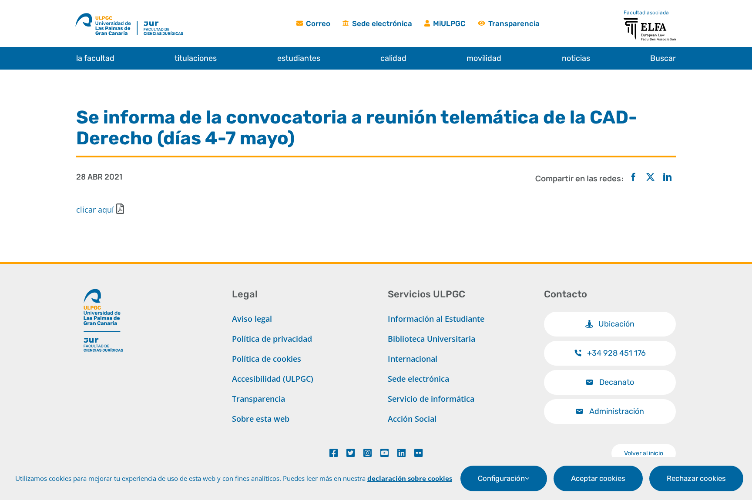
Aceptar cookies (598, 478)
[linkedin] (401, 453)
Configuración (501, 478)
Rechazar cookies (696, 478)
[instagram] (367, 453)
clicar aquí (95, 209)
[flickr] (418, 453)
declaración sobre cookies (409, 478)
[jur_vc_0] (103, 285)
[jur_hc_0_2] (172, 14)
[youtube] (384, 453)
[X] (650, 177)
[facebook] (333, 453)
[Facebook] (633, 177)
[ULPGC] (106, 14)
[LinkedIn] (667, 177)
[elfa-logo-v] (650, 22)
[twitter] (350, 453)
